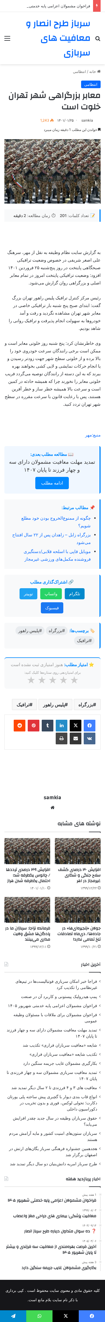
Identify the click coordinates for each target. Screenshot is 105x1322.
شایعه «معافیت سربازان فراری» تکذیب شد (60, 1045)
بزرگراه (85, 704)
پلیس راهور (54, 704)
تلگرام (74, 593)
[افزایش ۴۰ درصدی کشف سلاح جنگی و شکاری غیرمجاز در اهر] (78, 851)
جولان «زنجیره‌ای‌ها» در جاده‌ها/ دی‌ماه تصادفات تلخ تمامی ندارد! (79, 933)
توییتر (28, 593)
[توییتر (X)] (75, 725)
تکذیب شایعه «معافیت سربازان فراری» (63, 1054)
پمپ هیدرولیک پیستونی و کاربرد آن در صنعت (59, 996)
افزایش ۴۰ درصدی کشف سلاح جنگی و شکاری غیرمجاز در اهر (79, 875)
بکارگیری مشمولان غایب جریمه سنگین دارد (60, 1063)
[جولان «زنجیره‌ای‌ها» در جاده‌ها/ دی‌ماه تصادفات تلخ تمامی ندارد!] (78, 910)
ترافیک (23, 704)
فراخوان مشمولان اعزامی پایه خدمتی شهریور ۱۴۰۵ (48, 6)
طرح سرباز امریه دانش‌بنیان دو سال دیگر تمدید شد (53, 1163)
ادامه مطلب (52, 483)
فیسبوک (52, 607)
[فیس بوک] (89, 725)
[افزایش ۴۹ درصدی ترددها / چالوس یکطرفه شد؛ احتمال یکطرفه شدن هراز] (27, 851)
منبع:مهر (93, 435)
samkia (87, 120)
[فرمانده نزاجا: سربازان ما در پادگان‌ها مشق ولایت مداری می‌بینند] (27, 910)
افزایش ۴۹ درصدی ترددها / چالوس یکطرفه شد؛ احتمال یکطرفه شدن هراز (28, 875)
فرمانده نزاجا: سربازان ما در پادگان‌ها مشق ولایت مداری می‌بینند (27, 933)
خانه (93, 71)
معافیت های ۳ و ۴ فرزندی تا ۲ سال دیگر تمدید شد (54, 1087)
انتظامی (79, 71)
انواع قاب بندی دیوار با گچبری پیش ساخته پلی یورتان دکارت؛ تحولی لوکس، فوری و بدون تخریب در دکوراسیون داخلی (52, 1102)
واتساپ (51, 593)
